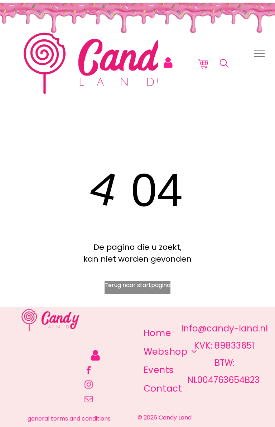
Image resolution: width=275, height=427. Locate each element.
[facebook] (88, 371)
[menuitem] (157, 333)
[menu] (259, 53)
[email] (88, 400)
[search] (224, 65)
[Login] (168, 62)
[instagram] (88, 385)
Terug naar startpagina (137, 285)
